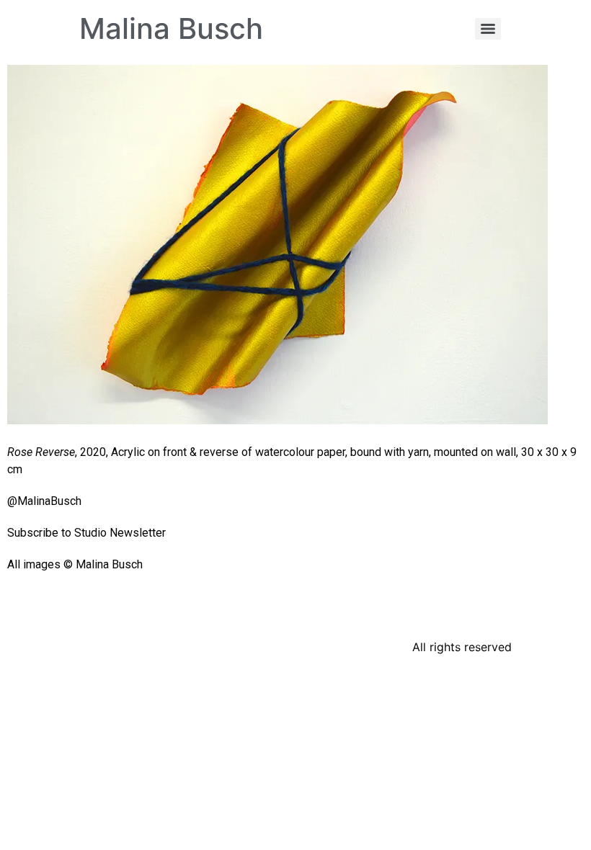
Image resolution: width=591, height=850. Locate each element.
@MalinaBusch (44, 501)
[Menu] (488, 29)
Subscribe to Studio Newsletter (86, 533)
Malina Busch (171, 28)
